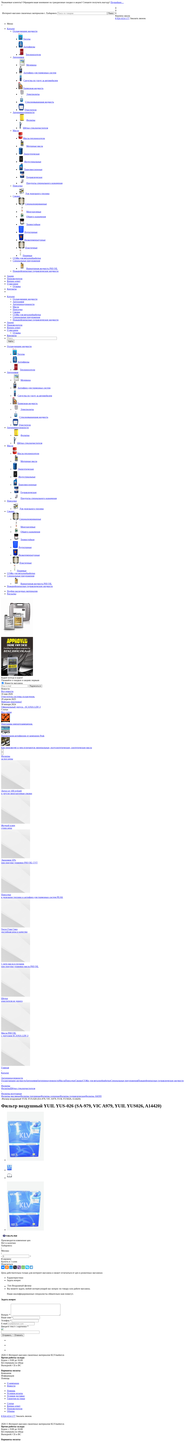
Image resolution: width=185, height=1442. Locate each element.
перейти (116, 738)
